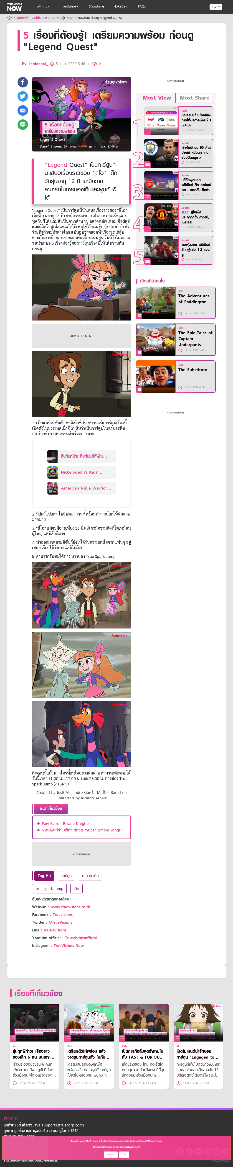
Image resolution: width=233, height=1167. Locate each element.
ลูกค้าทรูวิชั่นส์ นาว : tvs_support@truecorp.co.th (44, 1125)
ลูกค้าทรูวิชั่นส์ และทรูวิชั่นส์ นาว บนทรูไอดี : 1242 (41, 1131)
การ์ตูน (66, 876)
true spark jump (49, 889)
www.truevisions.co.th (70, 907)
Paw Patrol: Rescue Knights (65, 823)
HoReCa (119, 6)
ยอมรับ (110, 1154)
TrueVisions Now (69, 946)
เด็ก (76, 889)
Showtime (96, 6)
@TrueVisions (60, 922)
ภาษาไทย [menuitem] (211, 16)
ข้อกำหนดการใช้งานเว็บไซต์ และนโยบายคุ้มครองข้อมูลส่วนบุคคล (116, 1147)
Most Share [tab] (194, 98)
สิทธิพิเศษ (69, 6)
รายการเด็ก (90, 876)
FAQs (142, 6)
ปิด (124, 1154)
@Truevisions (55, 930)
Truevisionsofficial (81, 938)
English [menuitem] (213, 23)
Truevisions (63, 915)
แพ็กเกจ (42, 6)
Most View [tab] (157, 98)
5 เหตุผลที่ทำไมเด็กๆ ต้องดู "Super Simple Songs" (82, 830)
